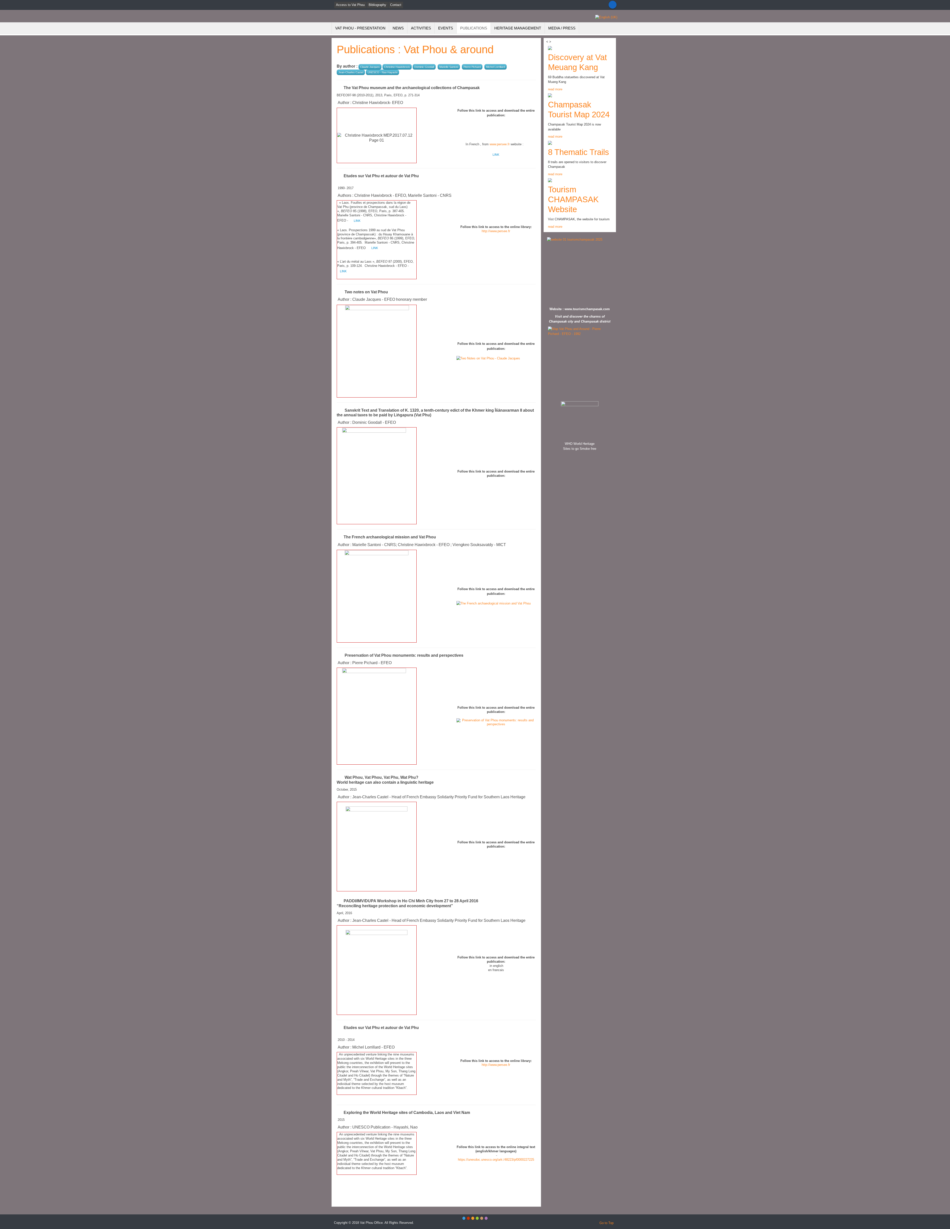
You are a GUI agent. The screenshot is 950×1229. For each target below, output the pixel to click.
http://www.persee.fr (496, 231)
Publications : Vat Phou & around (415, 49)
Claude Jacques (370, 66)
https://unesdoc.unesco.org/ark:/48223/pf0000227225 (496, 1159)
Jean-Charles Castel (350, 72)
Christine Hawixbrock (397, 66)
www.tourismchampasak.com (587, 309)
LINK (496, 154)
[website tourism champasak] (580, 270)
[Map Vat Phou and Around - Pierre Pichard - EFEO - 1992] (580, 362)
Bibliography (377, 5)
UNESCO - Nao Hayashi (382, 72)
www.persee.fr (500, 144)
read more (555, 89)
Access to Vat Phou (350, 5)
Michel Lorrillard (495, 66)
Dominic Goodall (424, 66)
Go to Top (606, 1223)
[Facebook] (613, 5)
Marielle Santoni (448, 66)
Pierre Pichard (472, 66)
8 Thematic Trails (578, 152)
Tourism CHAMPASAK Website (573, 199)
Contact (395, 5)
